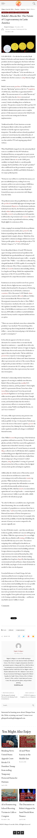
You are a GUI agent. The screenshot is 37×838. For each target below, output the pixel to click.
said (12, 511)
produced (7, 203)
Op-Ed (4, 799)
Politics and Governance (26, 799)
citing (9, 461)
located (10, 269)
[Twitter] (24, 636)
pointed (25, 231)
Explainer (23, 741)
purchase (17, 86)
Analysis (30, 793)
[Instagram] (22, 832)
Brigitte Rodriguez (9, 26)
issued (21, 489)
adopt (24, 78)
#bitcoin (11, 630)
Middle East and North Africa (28, 744)
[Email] (33, 636)
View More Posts (18, 653)
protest (31, 424)
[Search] (34, 3)
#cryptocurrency (20, 630)
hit (25, 535)
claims (30, 293)
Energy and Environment (27, 739)
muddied (23, 383)
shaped (20, 559)
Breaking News (6, 746)
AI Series (23, 737)
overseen (25, 217)
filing (2, 451)
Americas (5, 12)
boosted (12, 438)
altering (17, 241)
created (10, 214)
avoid (21, 296)
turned (3, 391)
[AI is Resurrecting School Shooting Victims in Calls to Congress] (9, 795)
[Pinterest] (28, 636)
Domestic (12, 797)
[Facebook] (19, 636)
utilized (8, 211)
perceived (4, 356)
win (16, 159)
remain (28, 478)
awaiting (21, 538)
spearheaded (5, 394)
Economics (12, 12)
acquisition (31, 89)
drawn (19, 97)
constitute (4, 293)
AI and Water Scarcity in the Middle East (25, 754)
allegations (14, 206)
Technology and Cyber (22, 12)
